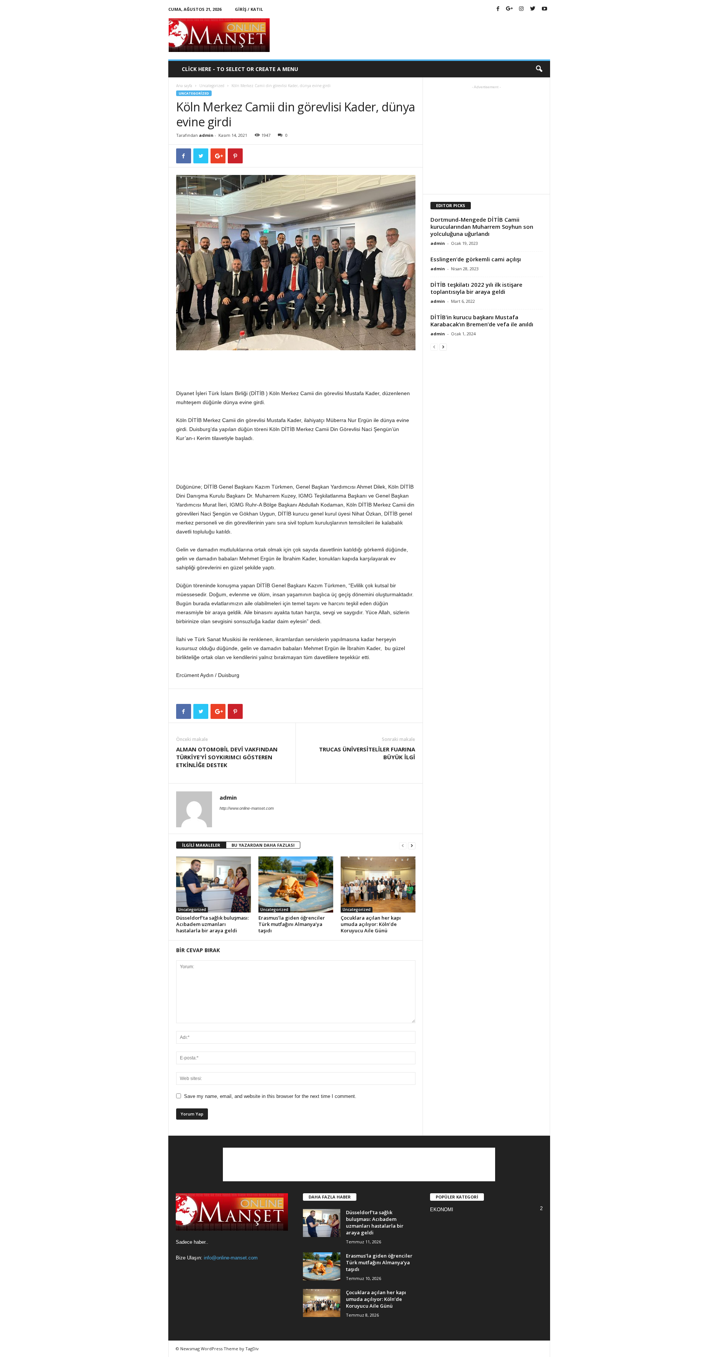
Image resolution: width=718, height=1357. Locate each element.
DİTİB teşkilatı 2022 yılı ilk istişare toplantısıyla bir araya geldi (476, 288)
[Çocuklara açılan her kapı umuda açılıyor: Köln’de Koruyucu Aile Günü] (378, 884)
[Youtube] (544, 9)
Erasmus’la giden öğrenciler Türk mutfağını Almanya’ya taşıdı (291, 924)
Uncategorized (211, 85)
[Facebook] (498, 9)
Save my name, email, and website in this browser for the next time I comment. (270, 1096)
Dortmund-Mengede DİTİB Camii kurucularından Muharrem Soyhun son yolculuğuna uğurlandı (481, 226)
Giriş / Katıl (249, 9)
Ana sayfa (184, 85)
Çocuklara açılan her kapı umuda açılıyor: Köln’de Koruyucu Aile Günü (371, 924)
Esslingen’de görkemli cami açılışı (475, 259)
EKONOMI (441, 1209)
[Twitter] (532, 9)
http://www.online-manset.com (247, 808)
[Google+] (509, 9)
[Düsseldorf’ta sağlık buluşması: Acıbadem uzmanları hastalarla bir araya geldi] (213, 884)
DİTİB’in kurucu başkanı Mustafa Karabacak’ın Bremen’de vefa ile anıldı (481, 320)
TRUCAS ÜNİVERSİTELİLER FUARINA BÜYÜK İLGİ (367, 753)
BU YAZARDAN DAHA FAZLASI (263, 845)
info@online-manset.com (231, 1258)
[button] (539, 69)
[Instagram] (521, 9)
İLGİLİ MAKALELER (201, 845)
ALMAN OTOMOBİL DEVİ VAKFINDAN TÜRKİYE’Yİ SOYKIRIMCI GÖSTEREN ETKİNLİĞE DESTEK (226, 757)
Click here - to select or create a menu (240, 69)
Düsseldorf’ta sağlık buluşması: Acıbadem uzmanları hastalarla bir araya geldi (212, 924)
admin (206, 135)
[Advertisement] (414, 35)
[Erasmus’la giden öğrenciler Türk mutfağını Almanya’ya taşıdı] (295, 884)
